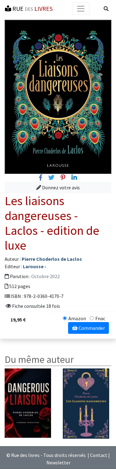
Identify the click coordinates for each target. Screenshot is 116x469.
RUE (32, 8)
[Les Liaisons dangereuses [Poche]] (86, 403)
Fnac (100, 318)
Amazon (77, 318)
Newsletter (58, 462)
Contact (98, 455)
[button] (106, 8)
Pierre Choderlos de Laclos (52, 259)
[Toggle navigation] (80, 8)
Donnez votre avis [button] (60, 187)
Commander (91, 328)
